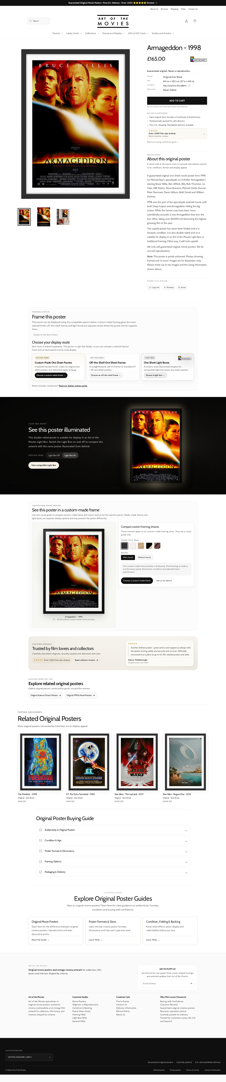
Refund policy (159, 1070)
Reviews (164, 9)
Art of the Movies (19, 1070)
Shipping (174, 9)
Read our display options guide (73, 386)
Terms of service (192, 1070)
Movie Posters (79, 1001)
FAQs (183, 9)
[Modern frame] (149, 545)
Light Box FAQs (79, 1018)
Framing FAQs (79, 1014)
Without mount (144, 557)
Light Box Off (54, 455)
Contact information (213, 1070)
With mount (128, 557)
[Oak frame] (141, 545)
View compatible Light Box (43, 465)
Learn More (94, 939)
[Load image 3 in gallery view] (63, 217)
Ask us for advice (164, 580)
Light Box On (70, 455)
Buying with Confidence (171, 1001)
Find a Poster (122, 1001)
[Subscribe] (191, 983)
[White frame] (132, 545)
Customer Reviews (169, 1004)
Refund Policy (123, 1011)
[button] (39, 21)
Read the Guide (39, 939)
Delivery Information (126, 1008)
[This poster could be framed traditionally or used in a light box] (198, 59)
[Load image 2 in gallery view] (43, 217)
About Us (154, 9)
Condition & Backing (82, 1008)
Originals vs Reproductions (85, 1004)
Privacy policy (175, 1070)
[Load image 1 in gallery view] (24, 217)
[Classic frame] (157, 545)
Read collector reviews (85, 660)
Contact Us (193, 9)
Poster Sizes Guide (81, 1011)
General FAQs (78, 1021)
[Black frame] (124, 545)
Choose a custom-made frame (137, 580)
